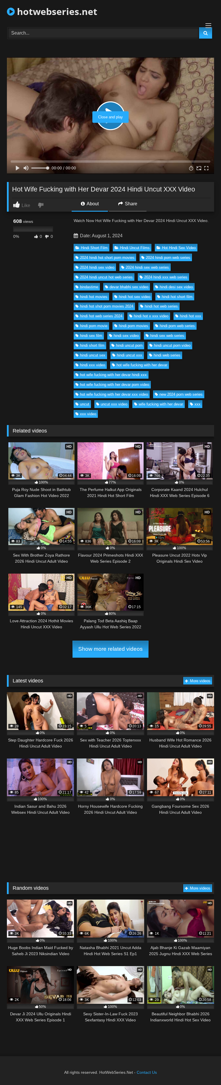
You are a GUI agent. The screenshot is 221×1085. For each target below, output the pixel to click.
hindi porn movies (133, 326)
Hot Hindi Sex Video (179, 248)
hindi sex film (91, 335)
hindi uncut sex (92, 355)
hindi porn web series (177, 326)
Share (130, 203)
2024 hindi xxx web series (165, 277)
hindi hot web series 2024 (101, 316)
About (92, 203)
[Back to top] (203, 1067)
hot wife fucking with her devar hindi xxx (113, 375)
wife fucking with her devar (161, 404)
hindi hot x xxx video (151, 316)
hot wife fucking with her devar (142, 365)
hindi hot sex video (134, 297)
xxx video (88, 414)
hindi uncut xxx (129, 355)
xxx (198, 404)
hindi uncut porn (129, 345)
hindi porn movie (93, 326)
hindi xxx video (92, 365)
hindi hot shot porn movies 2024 (106, 306)
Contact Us (147, 1072)
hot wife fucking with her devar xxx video (114, 394)
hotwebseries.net (56, 11)
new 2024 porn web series (181, 394)
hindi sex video (126, 335)
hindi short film (92, 345)
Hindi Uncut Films (135, 248)
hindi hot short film (177, 297)
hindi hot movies (93, 297)
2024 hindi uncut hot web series (106, 277)
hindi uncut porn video (172, 345)
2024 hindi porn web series (168, 257)
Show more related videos (110, 649)
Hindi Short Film (94, 248)
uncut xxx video (114, 404)
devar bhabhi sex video (129, 287)
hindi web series (167, 355)
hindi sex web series (167, 335)
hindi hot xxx (190, 316)
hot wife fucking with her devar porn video (114, 384)
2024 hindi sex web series (147, 267)
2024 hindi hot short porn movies (107, 257)
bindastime (89, 287)
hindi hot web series (161, 306)
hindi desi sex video (176, 287)
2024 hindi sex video (97, 267)
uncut (84, 404)
